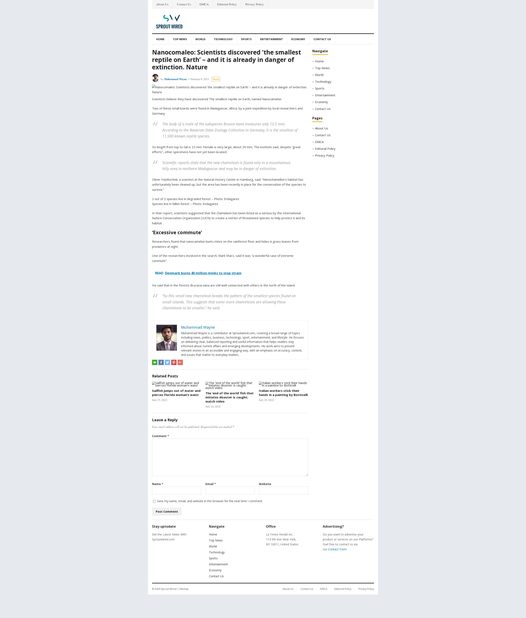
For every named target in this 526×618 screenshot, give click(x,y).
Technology (223, 39)
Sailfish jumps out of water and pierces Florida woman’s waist (176, 393)
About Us (162, 4)
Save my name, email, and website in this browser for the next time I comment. (210, 501)
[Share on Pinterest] (173, 362)
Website (265, 484)
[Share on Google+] (180, 362)
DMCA (204, 4)
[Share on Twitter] (167, 362)
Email (210, 484)
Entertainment (271, 39)
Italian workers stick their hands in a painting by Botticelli (283, 393)
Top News (180, 39)
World (200, 39)
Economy (298, 39)
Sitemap (184, 589)
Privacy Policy (254, 4)
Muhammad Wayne (175, 79)
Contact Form (337, 549)
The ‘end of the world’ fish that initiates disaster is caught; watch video (229, 397)
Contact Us (184, 4)
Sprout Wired (168, 589)
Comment (160, 436)
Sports (246, 39)
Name (157, 484)
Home (160, 39)
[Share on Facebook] (161, 362)
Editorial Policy (227, 4)
